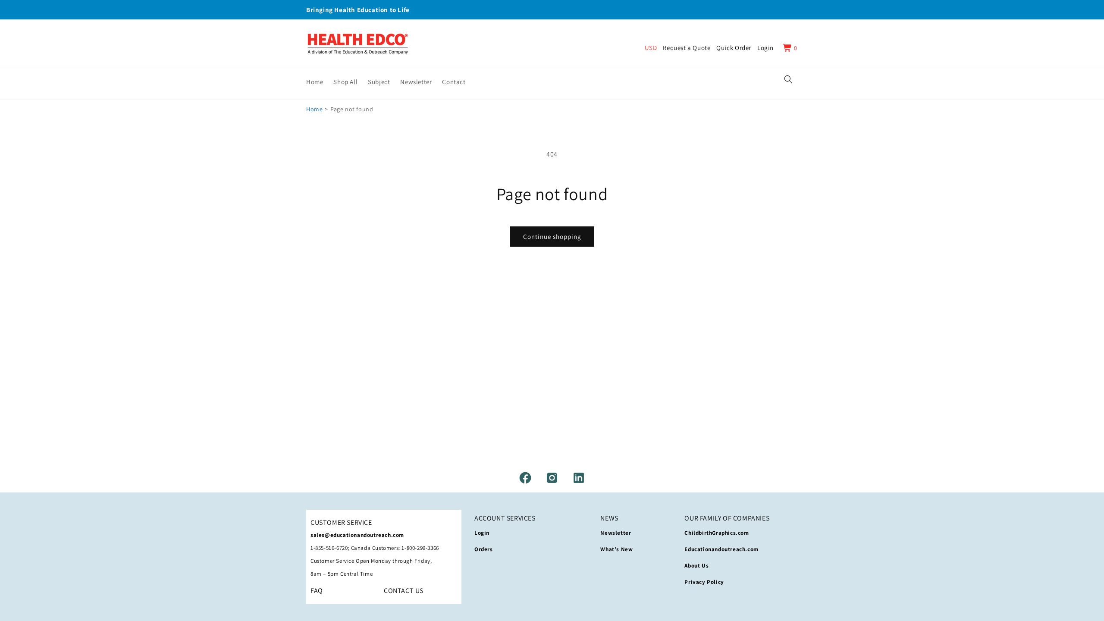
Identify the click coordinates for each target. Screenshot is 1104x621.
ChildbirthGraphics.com (716, 532)
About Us (696, 565)
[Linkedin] (579, 478)
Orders (483, 549)
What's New (616, 549)
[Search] (788, 79)
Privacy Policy (704, 582)
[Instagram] (552, 478)
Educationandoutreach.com (721, 549)
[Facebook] (525, 478)
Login (481, 532)
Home (314, 109)
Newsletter (615, 532)
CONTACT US (403, 590)
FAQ (316, 590)
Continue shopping (552, 236)
